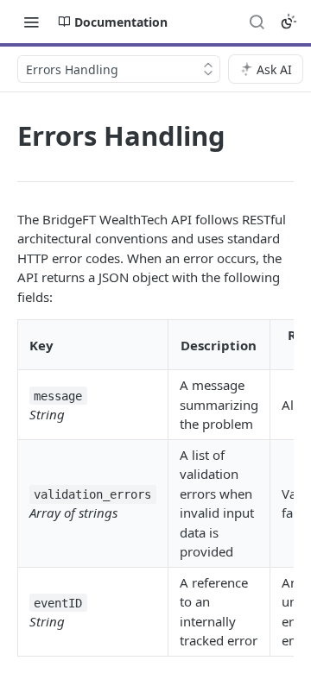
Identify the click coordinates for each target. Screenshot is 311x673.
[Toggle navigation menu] (31, 21)
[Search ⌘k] (256, 21)
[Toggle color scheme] (288, 21)
